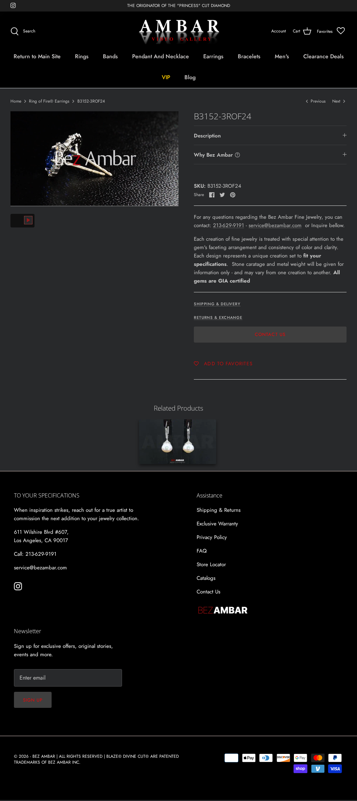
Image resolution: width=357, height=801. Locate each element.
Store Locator (211, 564)
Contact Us (270, 334)
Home (15, 101)
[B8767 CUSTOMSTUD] (177, 441)
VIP (166, 77)
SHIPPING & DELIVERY (217, 304)
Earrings (213, 56)
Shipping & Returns (219, 510)
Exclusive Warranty (217, 523)
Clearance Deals (323, 56)
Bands (110, 56)
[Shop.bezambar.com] (179, 31)
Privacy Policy (212, 537)
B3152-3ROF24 (91, 101)
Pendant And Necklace (160, 56)
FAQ (202, 551)
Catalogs (206, 578)
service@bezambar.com (275, 225)
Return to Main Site (37, 56)
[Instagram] (13, 5)
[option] (94, 158)
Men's (282, 56)
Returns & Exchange (218, 317)
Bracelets (249, 56)
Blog (190, 77)
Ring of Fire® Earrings (49, 101)
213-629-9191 (228, 225)
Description (207, 136)
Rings (82, 56)
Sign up (33, 700)
